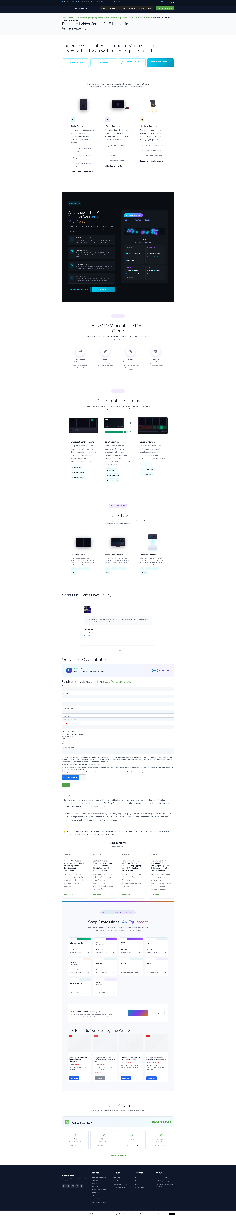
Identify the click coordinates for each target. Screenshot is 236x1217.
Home (64, 17)
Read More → (69, 894)
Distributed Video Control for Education (136, 17)
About (142, 8)
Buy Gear (105, 62)
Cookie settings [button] (162, 1214)
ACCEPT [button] (172, 1214)
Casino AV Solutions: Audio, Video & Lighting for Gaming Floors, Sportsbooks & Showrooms (74, 866)
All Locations (138, 1181)
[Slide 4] (120, 650)
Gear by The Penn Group (120, 1184)
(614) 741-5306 (70, 1)
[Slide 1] (113, 650)
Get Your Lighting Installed (150, 161)
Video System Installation (115, 166)
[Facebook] (64, 1186)
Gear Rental (95, 1199)
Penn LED (116, 1181)
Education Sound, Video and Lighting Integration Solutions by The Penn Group (94, 17)
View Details (74, 1078)
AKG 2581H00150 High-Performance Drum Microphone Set (105, 1059)
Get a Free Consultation (165, 8)
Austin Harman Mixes (119, 1187)
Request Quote (157, 1013)
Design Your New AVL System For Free (160, 62)
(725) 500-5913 (116, 1)
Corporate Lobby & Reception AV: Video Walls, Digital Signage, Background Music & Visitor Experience (159, 866)
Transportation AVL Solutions (100, 1202)
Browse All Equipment (136, 1013)
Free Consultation (139, 1187)
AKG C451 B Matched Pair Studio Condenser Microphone (156, 1058)
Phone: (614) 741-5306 (162, 1177)
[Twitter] (68, 1186)
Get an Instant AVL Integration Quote (130, 62)
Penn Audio (116, 1177)
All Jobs (137, 1184)
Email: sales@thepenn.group (164, 1181)
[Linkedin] (77, 1186)
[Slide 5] (122, 651)
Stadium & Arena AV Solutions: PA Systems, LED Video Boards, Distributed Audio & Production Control (102, 866)
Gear (104, 8)
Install (113, 8)
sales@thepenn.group (117, 682)
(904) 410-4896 (85, 1)
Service (123, 8)
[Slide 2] (116, 650)
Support (133, 8)
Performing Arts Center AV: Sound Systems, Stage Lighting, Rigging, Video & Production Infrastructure (131, 866)
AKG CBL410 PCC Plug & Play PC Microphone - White (130, 1058)
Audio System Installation (81, 171)
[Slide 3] (118, 650)
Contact (150, 8)
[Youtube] (81, 1186)
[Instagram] (72, 1186)
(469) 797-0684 (99, 1)
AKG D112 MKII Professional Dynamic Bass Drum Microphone (78, 1059)
